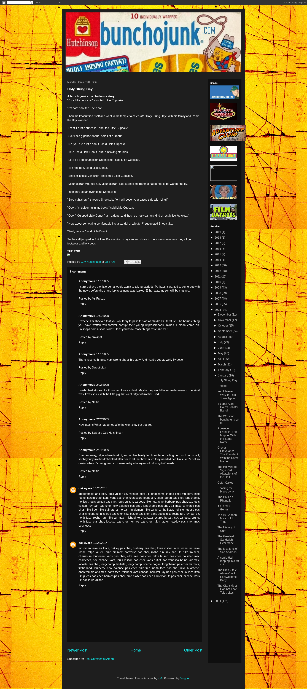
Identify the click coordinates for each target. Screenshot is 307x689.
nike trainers (106, 509)
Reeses (222, 385)
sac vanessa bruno (186, 517)
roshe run (99, 517)
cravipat (97, 337)
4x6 (160, 678)
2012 (218, 270)
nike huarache (154, 501)
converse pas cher (137, 552)
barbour (139, 501)
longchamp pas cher (156, 505)
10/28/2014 (100, 488)
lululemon (136, 509)
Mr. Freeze (98, 298)
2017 (218, 243)
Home (136, 650)
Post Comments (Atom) (99, 658)
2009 (218, 287)
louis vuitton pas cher (103, 501)
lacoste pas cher (117, 521)
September (225, 331)
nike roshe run (175, 513)
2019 (218, 232)
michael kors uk (139, 493)
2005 (218, 309)
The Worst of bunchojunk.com (228, 419)
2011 (218, 276)
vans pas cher (119, 497)
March (222, 364)
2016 (218, 248)
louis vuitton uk (117, 493)
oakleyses (85, 488)
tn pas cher (173, 493)
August (223, 336)
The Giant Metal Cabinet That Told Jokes (227, 589)
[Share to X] (132, 262)
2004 (218, 600)
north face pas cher (91, 521)
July (221, 342)
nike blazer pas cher (136, 513)
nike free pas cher (111, 513)
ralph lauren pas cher (170, 497)
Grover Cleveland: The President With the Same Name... (228, 454)
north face (85, 517)
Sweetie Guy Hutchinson (107, 432)
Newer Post (77, 650)
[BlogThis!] (129, 262)
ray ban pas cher (100, 505)
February (224, 370)
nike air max (116, 517)
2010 (218, 282)
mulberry (187, 493)
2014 (218, 259)
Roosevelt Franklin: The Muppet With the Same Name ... (227, 435)
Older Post (193, 650)
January (223, 375)
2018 (218, 237)
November (225, 320)
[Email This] (126, 262)
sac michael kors (98, 497)
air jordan (122, 509)
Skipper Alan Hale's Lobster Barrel (227, 407)
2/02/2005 (102, 384)
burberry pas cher (176, 501)
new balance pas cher (126, 505)
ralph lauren (161, 521)
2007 (218, 298)
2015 (218, 254)
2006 (218, 304)
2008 (218, 293)
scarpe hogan (164, 517)
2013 (218, 265)
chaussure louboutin (142, 497)
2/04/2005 (102, 449)
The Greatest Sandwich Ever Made (225, 540)
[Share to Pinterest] (139, 262)
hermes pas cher (141, 521)
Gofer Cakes (225, 482)
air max (176, 505)
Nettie (95, 402)
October (223, 325)
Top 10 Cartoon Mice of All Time (227, 518)
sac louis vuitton (93, 580)
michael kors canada (139, 517)
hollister (83, 501)
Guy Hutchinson (91, 261)
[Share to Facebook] (136, 262)
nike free (91, 509)
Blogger (185, 678)
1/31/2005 (102, 281)
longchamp (157, 493)
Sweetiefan (99, 367)
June (221, 347)
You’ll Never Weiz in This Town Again (226, 395)
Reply (82, 303)
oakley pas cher (181, 521)
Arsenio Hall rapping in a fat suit (228, 561)
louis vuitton (125, 501)
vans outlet (158, 513)
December (225, 314)
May (221, 353)
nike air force (153, 509)
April (221, 358)
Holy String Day (227, 380)
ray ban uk (192, 513)
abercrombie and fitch (92, 493)
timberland (92, 513)
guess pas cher (93, 576)
